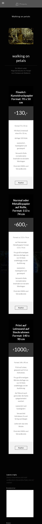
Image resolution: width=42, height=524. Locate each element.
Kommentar (11, 488)
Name (9, 523)
